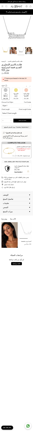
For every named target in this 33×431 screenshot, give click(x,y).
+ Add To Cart (26, 156)
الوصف (16, 195)
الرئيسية (3, 61)
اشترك (23, 12)
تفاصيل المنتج (16, 199)
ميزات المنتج (16, 212)
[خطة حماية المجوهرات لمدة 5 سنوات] (7, 168)
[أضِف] (28, 171)
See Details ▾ (18, 172)
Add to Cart (22, 120)
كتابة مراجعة (16, 264)
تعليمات (16, 203)
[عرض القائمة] (2, 6)
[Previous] (2, 1)
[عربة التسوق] (30, 6)
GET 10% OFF (7, 427)
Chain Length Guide (25, 109)
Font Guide (27, 102)
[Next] (31, 1)
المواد (4, 85)
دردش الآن (9, 137)
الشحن (16, 207)
